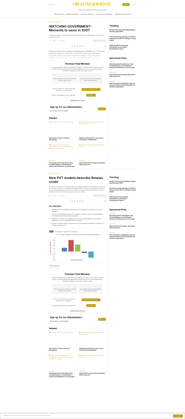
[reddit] (80, 46)
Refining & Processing (72, 14)
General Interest (59, 14)
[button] (50, 4)
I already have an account (77, 100)
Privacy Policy (47, 415)
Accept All (178, 416)
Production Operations (55, 21)
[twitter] (77, 46)
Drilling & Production (87, 14)
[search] (53, 4)
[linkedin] (75, 46)
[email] (82, 46)
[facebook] (72, 46)
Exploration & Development (104, 14)
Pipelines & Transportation (123, 14)
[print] (105, 46)
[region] (92, 416)
